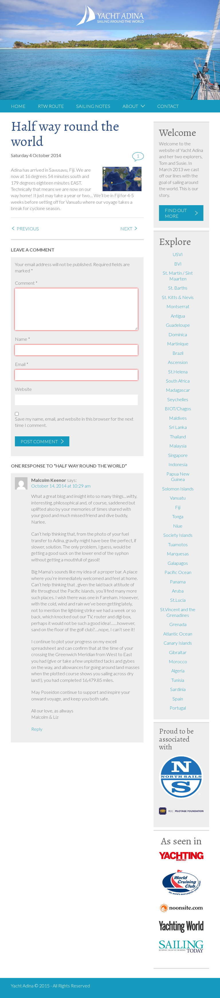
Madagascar (178, 390)
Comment (26, 283)
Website (23, 389)
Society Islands (177, 535)
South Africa (178, 380)
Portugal (178, 707)
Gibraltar (177, 652)
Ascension (178, 362)
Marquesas (178, 553)
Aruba (178, 590)
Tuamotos (178, 544)
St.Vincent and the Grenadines (177, 612)
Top (210, 992)
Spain (177, 698)
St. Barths (177, 287)
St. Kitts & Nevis (178, 297)
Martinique (177, 343)
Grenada (177, 624)
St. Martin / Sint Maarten (178, 275)
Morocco (178, 661)
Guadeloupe (178, 325)
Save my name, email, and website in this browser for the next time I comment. (74, 422)
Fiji (177, 507)
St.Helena (178, 371)
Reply (36, 729)
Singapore (178, 455)
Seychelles (177, 399)
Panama (178, 581)
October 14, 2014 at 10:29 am (61, 485)
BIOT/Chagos (178, 408)
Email (21, 364)
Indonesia (177, 464)
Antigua (178, 315)
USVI (178, 254)
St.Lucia (178, 600)
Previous (28, 228)
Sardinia (178, 689)
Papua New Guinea (177, 476)
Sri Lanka (178, 427)
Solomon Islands (178, 488)
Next (126, 228)
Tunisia (177, 680)
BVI (178, 263)
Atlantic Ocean (177, 633)
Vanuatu (178, 497)
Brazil (177, 353)
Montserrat (177, 306)
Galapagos (178, 563)
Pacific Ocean (177, 572)
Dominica (177, 334)
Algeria (177, 670)
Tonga (177, 516)
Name (22, 339)
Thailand (178, 436)
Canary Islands (178, 642)
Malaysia (177, 445)
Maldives (178, 418)
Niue (177, 525)
